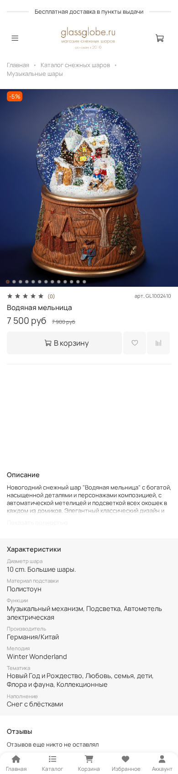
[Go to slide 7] (46, 281)
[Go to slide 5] (33, 281)
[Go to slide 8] (52, 281)
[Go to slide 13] (84, 281)
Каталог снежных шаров (75, 65)
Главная (18, 65)
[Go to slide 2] (14, 281)
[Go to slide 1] (7, 281)
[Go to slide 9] (59, 281)
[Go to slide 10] (65, 281)
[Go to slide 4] (27, 281)
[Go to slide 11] (71, 281)
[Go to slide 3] (20, 281)
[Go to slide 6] (39, 281)
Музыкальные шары (35, 73)
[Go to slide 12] (78, 281)
